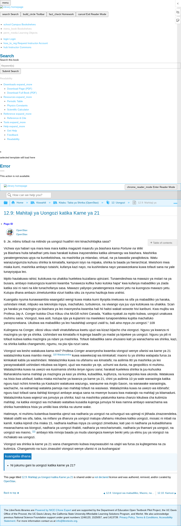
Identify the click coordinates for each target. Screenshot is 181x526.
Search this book (9, 59)
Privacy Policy (127, 517)
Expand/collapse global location (175, 202)
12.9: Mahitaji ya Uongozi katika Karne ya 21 (47, 477)
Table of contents (162, 242)
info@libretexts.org (66, 520)
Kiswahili (41, 202)
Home (20, 202)
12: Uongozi (118, 202)
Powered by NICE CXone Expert (53, 510)
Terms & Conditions (147, 517)
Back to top (10, 492)
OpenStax (21, 230)
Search (9, 195)
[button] (12, 134)
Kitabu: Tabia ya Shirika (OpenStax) (78, 202)
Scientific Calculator (18, 109)
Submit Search (10, 71)
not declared (101, 477)
